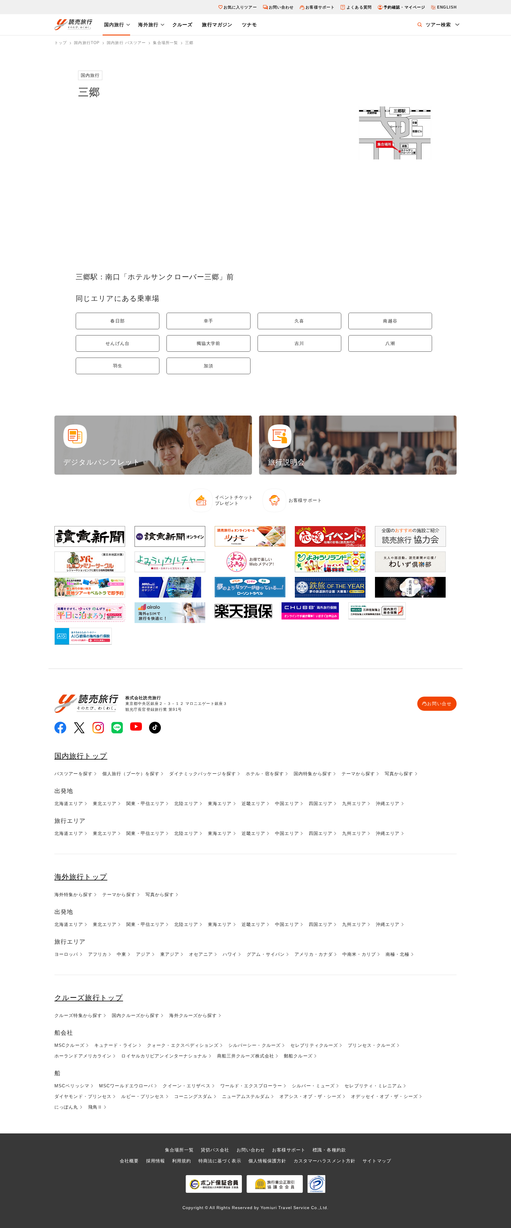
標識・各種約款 (329, 1149)
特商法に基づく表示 (219, 1160)
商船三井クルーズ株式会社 (245, 1055)
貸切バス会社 (215, 1149)
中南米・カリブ (359, 954)
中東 (121, 954)
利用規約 (181, 1160)
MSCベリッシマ (71, 1085)
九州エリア (354, 803)
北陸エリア (186, 803)
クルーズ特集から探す (78, 1015)
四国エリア (321, 803)
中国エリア (287, 803)
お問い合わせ (281, 7)
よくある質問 (359, 7)
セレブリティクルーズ (314, 1045)
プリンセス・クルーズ (371, 1045)
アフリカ (97, 954)
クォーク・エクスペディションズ (183, 1045)
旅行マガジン (217, 24)
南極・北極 (398, 954)
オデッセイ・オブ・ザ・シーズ (384, 1096)
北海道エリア (68, 803)
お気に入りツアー (240, 7)
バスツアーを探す (73, 773)
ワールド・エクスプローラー (251, 1085)
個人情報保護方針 (267, 1160)
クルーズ (182, 24)
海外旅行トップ (80, 877)
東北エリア (105, 803)
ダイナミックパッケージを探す (202, 773)
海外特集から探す (73, 894)
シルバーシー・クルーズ (254, 1045)
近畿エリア (254, 803)
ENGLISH (447, 7)
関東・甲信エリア (145, 803)
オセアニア (201, 954)
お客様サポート (320, 7)
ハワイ (230, 954)
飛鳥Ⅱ (95, 1106)
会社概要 (129, 1160)
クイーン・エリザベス (186, 1085)
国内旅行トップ (80, 756)
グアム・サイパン (266, 954)
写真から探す (399, 773)
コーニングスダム (193, 1096)
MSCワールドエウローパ (126, 1085)
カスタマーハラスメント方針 (325, 1160)
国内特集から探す (313, 773)
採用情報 (155, 1160)
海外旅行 (148, 24)
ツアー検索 (438, 24)
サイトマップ (377, 1160)
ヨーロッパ (66, 954)
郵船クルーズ (298, 1055)
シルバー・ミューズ (313, 1085)
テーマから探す (358, 773)
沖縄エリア (388, 803)
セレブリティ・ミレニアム (373, 1085)
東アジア (169, 954)
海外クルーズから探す (193, 1015)
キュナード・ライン (115, 1045)
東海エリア (220, 803)
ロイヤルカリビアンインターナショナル (164, 1055)
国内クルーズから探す (135, 1015)
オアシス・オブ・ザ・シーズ (310, 1096)
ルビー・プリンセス (142, 1096)
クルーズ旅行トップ (88, 998)
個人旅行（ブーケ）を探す (130, 773)
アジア (143, 954)
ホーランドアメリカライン (82, 1055)
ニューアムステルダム (246, 1096)
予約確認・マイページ (404, 7)
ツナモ (249, 24)
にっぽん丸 (66, 1106)
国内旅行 (114, 24)
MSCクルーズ (69, 1045)
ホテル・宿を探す (265, 773)
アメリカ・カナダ (314, 954)
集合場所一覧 (179, 1149)
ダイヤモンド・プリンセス (82, 1096)
